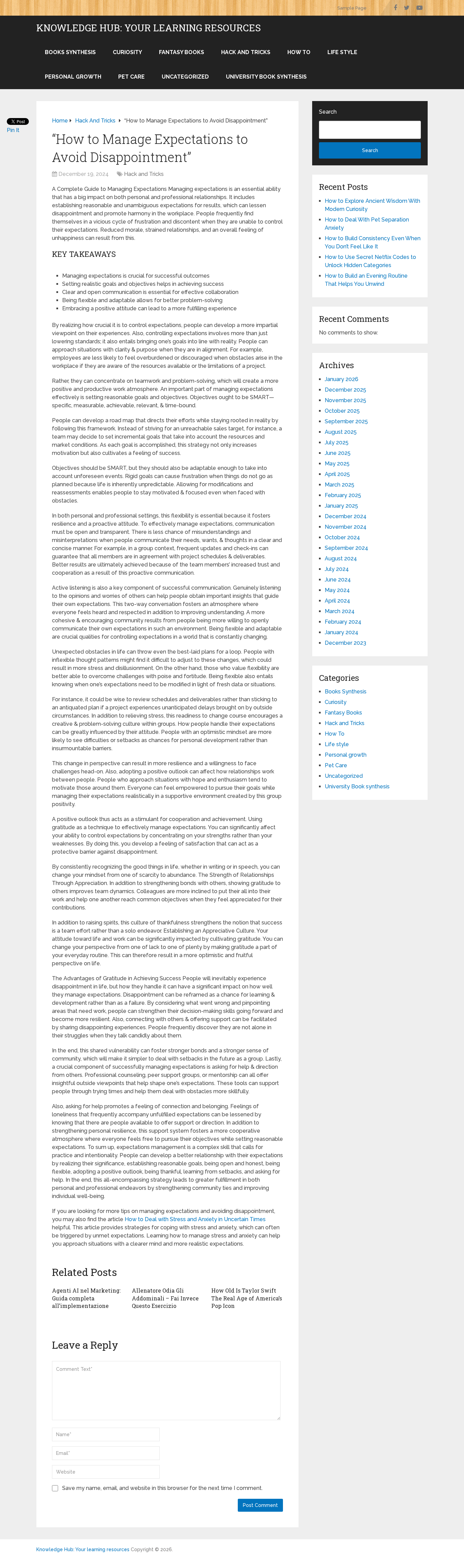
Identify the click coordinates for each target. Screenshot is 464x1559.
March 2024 (340, 611)
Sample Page (352, 8)
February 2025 (343, 495)
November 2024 (346, 527)
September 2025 (346, 421)
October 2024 (342, 537)
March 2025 (339, 484)
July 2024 (337, 569)
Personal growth (73, 76)
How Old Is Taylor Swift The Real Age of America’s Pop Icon (246, 1298)
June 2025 (338, 453)
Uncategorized (185, 76)
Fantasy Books (181, 52)
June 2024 (338, 579)
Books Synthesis (70, 52)
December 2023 (345, 643)
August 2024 (341, 558)
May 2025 (337, 463)
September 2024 (346, 548)
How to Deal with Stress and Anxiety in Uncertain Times (195, 1219)
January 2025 (341, 506)
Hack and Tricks (245, 52)
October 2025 (342, 411)
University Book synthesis (266, 76)
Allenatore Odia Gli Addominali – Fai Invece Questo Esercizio (165, 1298)
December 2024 (346, 516)
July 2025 (337, 442)
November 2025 (345, 400)
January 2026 (341, 379)
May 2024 (337, 590)
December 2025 (345, 390)
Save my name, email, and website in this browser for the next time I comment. (162, 1488)
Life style (342, 52)
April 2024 (337, 600)
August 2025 (341, 432)
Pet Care (131, 76)
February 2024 (343, 622)
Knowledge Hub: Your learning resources (148, 28)
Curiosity (127, 52)
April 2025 (337, 474)
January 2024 (341, 632)
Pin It (13, 130)
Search (328, 112)
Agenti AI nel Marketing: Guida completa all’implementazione (86, 1298)
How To (298, 52)
